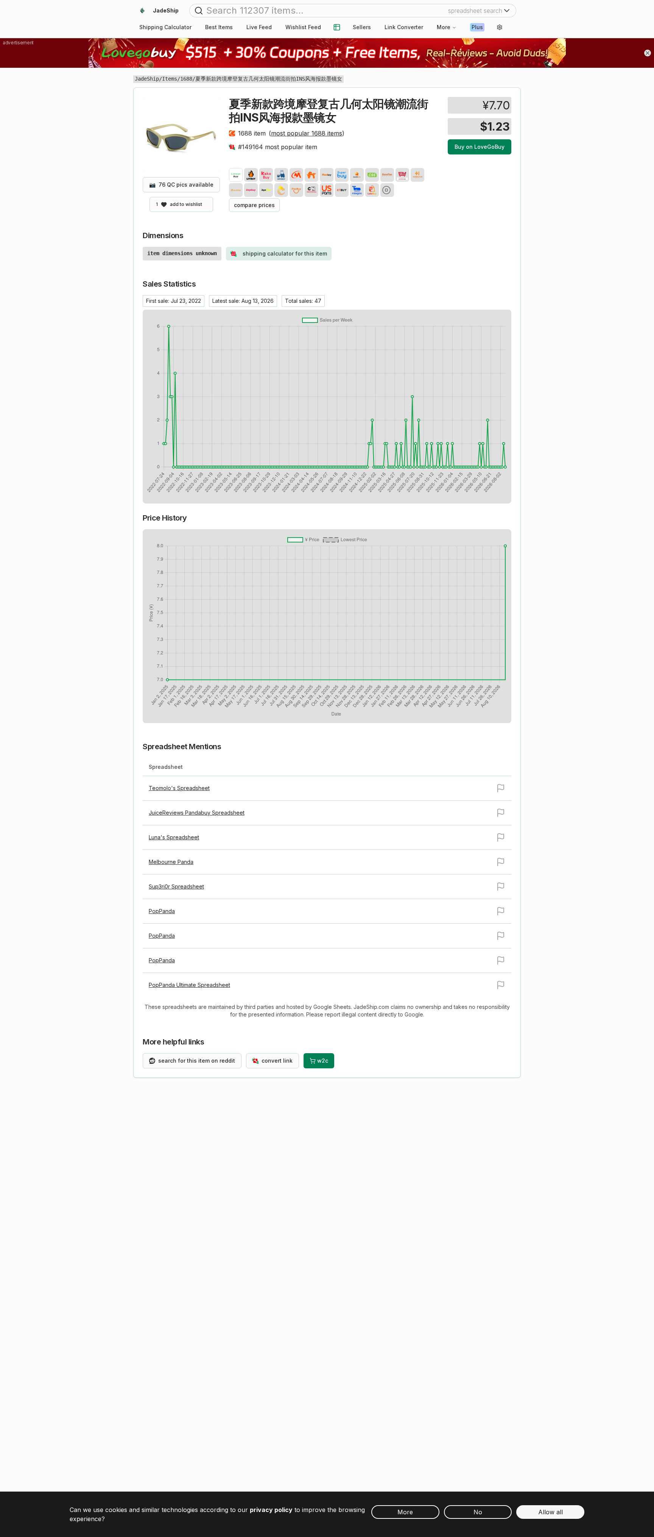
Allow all (550, 1512)
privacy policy (271, 1510)
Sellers (362, 27)
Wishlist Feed (303, 27)
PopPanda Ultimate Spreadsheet (189, 985)
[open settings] (499, 27)
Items (169, 79)
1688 (186, 79)
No (477, 1512)
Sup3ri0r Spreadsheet (176, 886)
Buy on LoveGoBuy (480, 146)
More (443, 27)
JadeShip (147, 79)
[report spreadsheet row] (500, 788)
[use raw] (387, 190)
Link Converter (404, 27)
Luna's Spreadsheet (174, 837)
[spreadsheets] (337, 27)
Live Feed (259, 27)
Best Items (219, 27)
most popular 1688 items (306, 133)
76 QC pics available (181, 184)
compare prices (254, 205)
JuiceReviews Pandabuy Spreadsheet (196, 812)
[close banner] (647, 53)
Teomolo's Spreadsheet (179, 788)
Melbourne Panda (171, 862)
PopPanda (162, 911)
